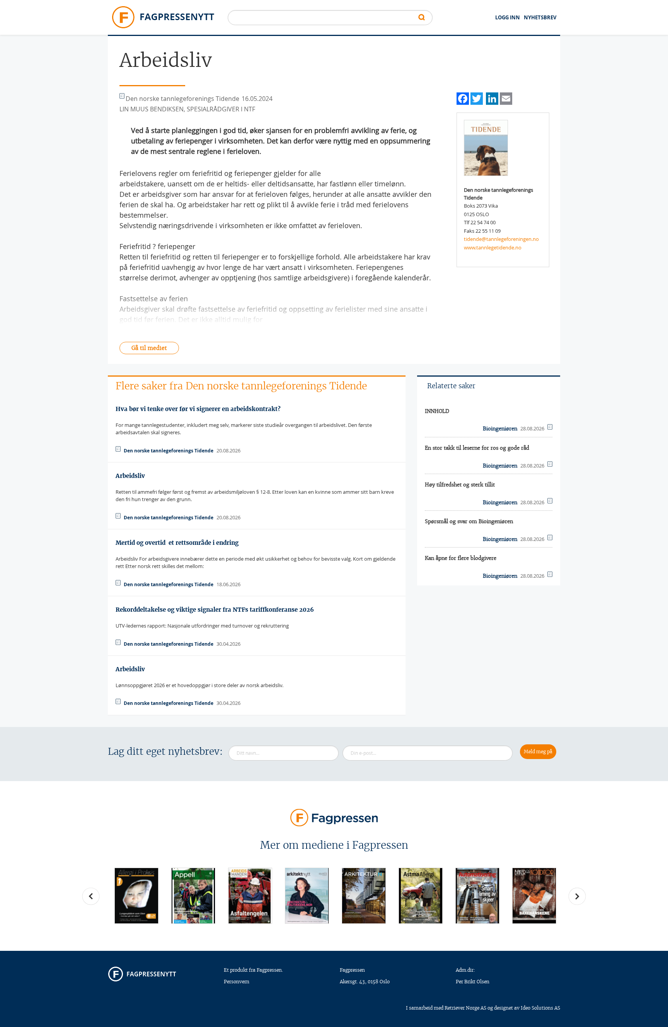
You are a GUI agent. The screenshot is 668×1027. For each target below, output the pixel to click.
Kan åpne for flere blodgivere (460, 558)
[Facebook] (463, 97)
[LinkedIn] (492, 97)
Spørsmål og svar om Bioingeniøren (469, 521)
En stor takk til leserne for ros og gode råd (477, 448)
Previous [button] (91, 896)
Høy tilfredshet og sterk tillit (460, 484)
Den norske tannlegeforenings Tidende (168, 450)
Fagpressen (352, 970)
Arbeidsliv (130, 475)
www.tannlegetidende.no (492, 247)
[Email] (506, 97)
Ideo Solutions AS (540, 1008)
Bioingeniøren (500, 428)
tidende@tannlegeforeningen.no (501, 238)
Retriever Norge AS (465, 1008)
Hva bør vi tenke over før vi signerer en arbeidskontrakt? (198, 409)
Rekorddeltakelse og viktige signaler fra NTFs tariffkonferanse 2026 (215, 609)
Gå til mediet (149, 348)
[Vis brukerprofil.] (486, 147)
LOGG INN (507, 17)
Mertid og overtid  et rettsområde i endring (177, 542)
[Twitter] (476, 97)
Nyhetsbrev (540, 17)
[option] (136, 896)
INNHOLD (437, 411)
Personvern (236, 981)
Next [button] (577, 896)
